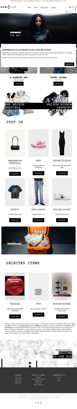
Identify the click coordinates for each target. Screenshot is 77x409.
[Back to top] (71, 403)
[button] (69, 64)
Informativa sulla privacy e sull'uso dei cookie (26, 57)
